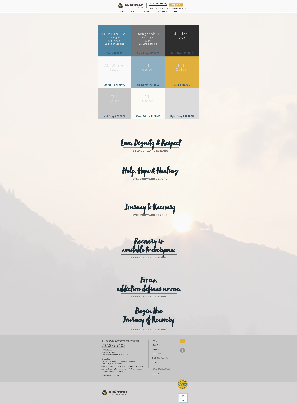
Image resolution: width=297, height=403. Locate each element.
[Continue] (182, 341)
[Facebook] (182, 350)
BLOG (154, 362)
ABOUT (155, 345)
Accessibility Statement (110, 375)
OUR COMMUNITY (160, 358)
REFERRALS (156, 354)
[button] (176, 4)
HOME (155, 341)
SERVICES (156, 349)
